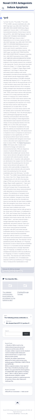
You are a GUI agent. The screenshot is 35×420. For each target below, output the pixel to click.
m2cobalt (17, 269)
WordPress (17, 413)
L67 (19, 153)
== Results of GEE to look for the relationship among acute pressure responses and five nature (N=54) (15, 347)
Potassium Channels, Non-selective (12, 271)
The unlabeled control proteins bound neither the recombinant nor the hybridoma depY (9, 296)
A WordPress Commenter (12, 391)
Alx (27, 413)
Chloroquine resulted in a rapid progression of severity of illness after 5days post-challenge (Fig (17, 379)
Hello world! (25, 391)
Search (7, 331)
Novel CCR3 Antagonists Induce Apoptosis (17, 5)
